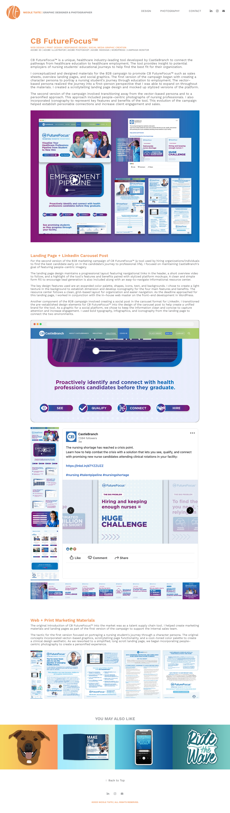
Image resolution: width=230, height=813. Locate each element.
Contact (195, 11)
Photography (170, 11)
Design (146, 11)
